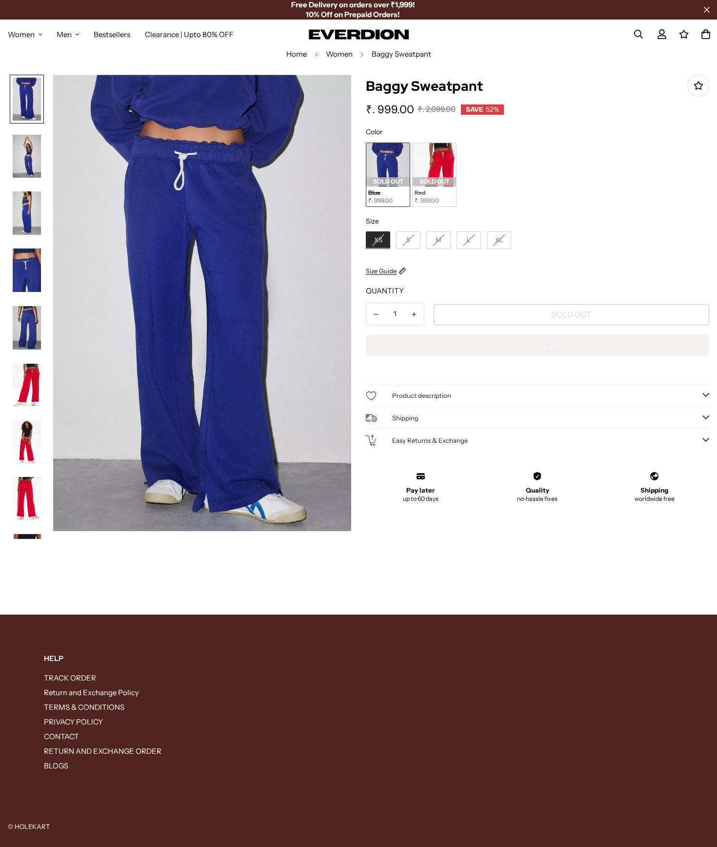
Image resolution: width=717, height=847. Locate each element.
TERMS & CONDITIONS (84, 707)
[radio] (388, 174)
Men (64, 34)
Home (296, 54)
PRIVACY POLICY (73, 721)
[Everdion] (358, 34)
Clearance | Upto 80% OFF (189, 34)
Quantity (385, 290)
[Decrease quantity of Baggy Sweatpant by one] (376, 314)
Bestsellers (112, 34)
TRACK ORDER (70, 677)
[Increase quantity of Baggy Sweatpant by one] (414, 314)
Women (21, 34)
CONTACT (61, 736)
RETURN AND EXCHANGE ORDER (102, 751)
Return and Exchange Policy (91, 692)
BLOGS (56, 765)
